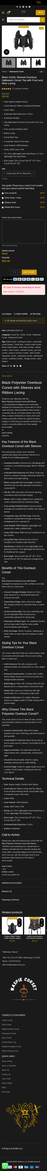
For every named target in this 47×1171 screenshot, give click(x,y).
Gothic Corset (26, 335)
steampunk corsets (25, 356)
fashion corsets (8, 872)
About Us (5, 1070)
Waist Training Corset (10, 1051)
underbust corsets (16, 359)
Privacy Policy (7, 1061)
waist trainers (7, 866)
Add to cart (29, 272)
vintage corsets (30, 359)
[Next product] (44, 71)
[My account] (3, 12)
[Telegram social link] (29, 7)
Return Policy (7, 1083)
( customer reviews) (20, 89)
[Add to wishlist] (19, 920)
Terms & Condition (9, 1066)
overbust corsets (26, 350)
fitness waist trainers (10, 347)
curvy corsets (7, 427)
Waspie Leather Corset (10, 1029)
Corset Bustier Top (9, 1042)
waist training (7, 433)
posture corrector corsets (18, 353)
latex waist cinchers (26, 347)
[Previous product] (39, 71)
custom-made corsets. (32, 344)
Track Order (6, 1079)
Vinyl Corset (6, 1025)
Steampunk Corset (16, 72)
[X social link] (20, 7)
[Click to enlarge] (6, 52)
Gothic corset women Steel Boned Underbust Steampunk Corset (34, 938)
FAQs (4, 1087)
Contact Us (6, 1074)
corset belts (37, 342)
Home (4, 72)
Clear (5, 178)
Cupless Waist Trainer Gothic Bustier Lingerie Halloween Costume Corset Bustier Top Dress (12, 939)
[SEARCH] (42, 19)
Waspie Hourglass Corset (11, 1047)
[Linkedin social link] (26, 7)
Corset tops (18, 344)
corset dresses (7, 344)
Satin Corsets (35, 353)
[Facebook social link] (17, 7)
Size (3, 169)
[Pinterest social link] (23, 7)
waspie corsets (19, 700)
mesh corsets (14, 350)
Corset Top (15, 335)
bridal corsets (11, 342)
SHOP (40, 12)
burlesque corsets (24, 342)
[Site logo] (23, 13)
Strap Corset (7, 1038)
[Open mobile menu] (3, 19)
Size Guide (6, 1092)
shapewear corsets (9, 356)
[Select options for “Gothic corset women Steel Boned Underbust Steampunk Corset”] (41, 925)
